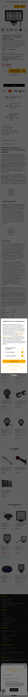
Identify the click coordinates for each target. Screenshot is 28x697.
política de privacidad (18, 332)
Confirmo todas (14, 361)
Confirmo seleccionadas (14, 365)
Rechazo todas (14, 369)
